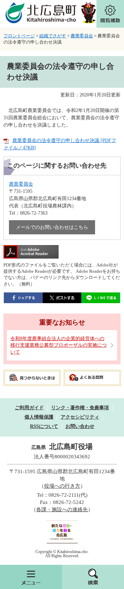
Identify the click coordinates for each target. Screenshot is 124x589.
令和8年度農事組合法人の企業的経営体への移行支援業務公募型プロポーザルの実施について (58, 345)
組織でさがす (52, 35)
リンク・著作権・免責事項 (80, 407)
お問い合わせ (79, 426)
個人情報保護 (38, 417)
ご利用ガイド (29, 407)
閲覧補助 (110, 14)
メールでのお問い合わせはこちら (52, 227)
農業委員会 (82, 35)
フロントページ (19, 35)
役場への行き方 (62, 486)
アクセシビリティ (80, 417)
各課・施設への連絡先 (62, 509)
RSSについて (44, 426)
